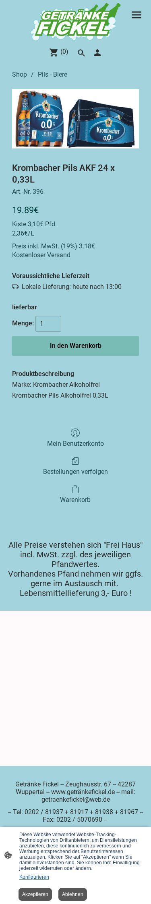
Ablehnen (72, 894)
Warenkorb (75, 500)
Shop (19, 74)
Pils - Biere (52, 74)
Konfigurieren (34, 877)
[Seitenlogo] (75, 22)
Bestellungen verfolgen (75, 471)
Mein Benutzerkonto (75, 443)
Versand (58, 255)
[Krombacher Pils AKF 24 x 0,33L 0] (75, 118)
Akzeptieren (35, 894)
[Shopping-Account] (97, 52)
